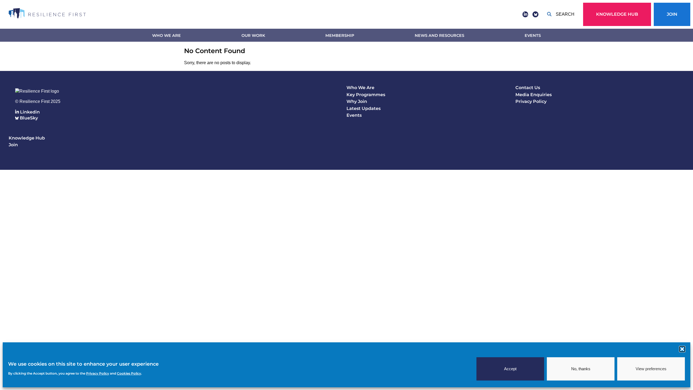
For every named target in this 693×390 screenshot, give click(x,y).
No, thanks (580, 368)
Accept (510, 368)
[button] (682, 349)
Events (533, 35)
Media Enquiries (533, 94)
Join (672, 14)
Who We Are (166, 35)
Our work (253, 35)
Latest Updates (363, 108)
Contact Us (527, 87)
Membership (339, 35)
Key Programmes (365, 94)
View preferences (651, 368)
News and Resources (439, 35)
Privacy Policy (531, 101)
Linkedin (29, 112)
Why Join (356, 101)
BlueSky (28, 118)
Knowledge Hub (617, 14)
